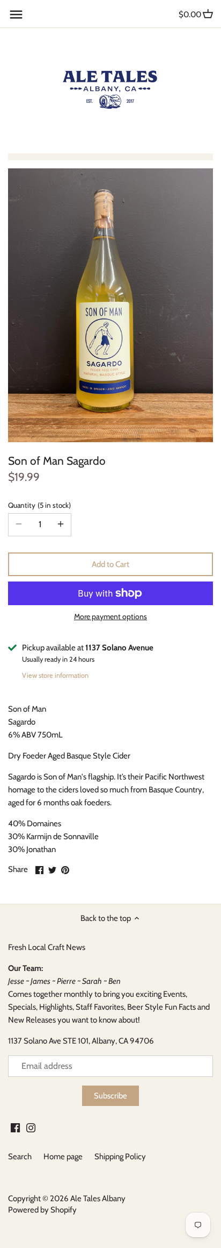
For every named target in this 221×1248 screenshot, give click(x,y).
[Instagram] (30, 1127)
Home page (63, 1156)
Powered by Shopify (42, 1210)
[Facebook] (15, 1127)
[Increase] (60, 524)
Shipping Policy (120, 1156)
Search (20, 1156)
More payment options (110, 617)
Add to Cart (110, 564)
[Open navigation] (16, 14)
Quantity (38, 505)
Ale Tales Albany (98, 1198)
